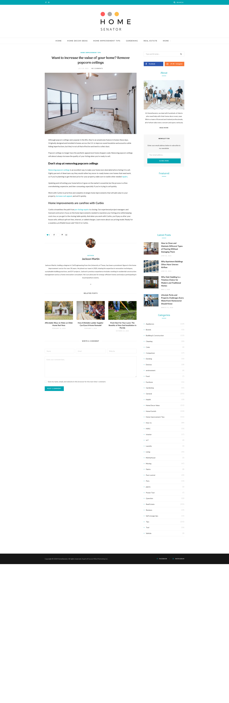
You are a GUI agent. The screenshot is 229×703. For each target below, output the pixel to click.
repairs (125, 177)
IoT (147, 440)
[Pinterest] (32, 159)
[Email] (32, 165)
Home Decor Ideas (77, 41)
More (166, 41)
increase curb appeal (64, 196)
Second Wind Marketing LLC (98, 559)
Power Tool (164, 356)
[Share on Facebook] (32, 147)
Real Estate (150, 41)
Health (148, 399)
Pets (147, 481)
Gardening (132, 41)
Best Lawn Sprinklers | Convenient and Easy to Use (164, 266)
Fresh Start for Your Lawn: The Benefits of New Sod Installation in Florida (122, 325)
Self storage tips (152, 516)
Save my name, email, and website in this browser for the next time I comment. (77, 382)
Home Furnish (151, 411)
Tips (147, 522)
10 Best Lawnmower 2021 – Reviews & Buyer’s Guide (164, 218)
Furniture (149, 382)
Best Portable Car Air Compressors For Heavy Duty (164, 362)
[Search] (175, 2)
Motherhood (150, 458)
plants (148, 487)
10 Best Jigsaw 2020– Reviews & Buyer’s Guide (164, 314)
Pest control (150, 475)
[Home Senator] (114, 21)
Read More (164, 127)
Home (59, 41)
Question (149, 498)
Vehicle (148, 533)
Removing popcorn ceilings (59, 170)
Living (148, 452)
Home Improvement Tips (106, 41)
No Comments (97, 68)
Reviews (149, 510)
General (149, 394)
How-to (149, 423)
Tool (164, 308)
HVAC (148, 429)
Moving (148, 464)
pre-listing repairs (82, 209)
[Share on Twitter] (32, 153)
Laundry (149, 446)
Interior (149, 434)
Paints (148, 469)
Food (148, 376)
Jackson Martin (90, 259)
